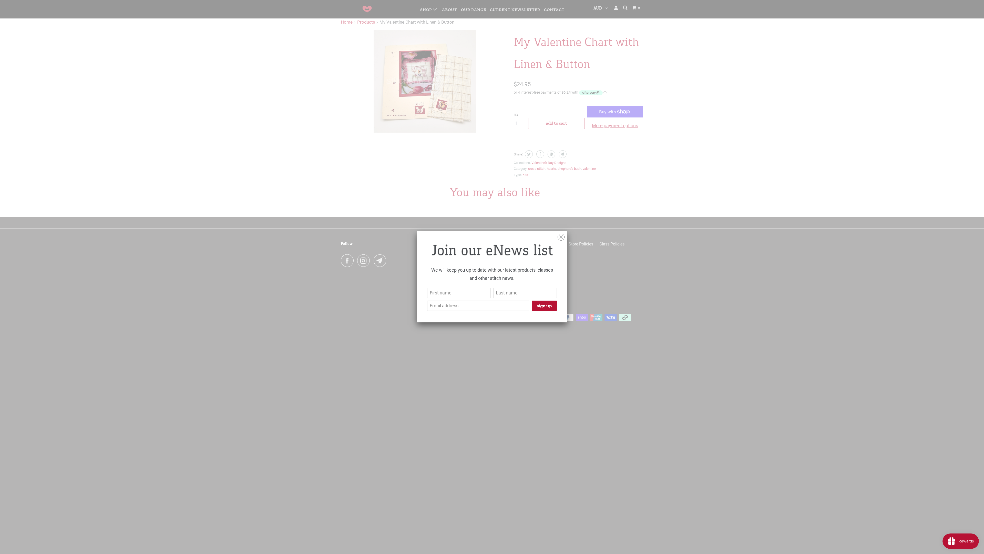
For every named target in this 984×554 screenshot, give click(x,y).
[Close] (561, 236)
